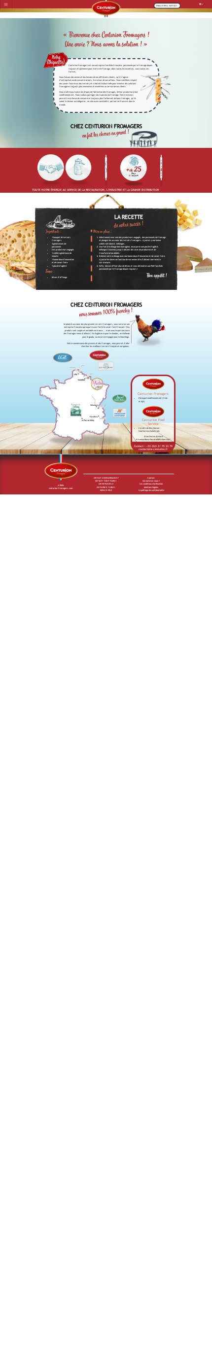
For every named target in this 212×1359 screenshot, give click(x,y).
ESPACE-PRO (106, 490)
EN (205, 4)
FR (200, 4)
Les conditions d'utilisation (151, 484)
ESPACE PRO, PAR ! (166, 5)
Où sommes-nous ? (151, 481)
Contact (151, 478)
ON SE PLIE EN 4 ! (106, 484)
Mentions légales (151, 487)
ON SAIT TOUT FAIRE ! (106, 481)
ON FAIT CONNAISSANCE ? (106, 478)
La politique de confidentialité (151, 490)
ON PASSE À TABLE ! (106, 487)
